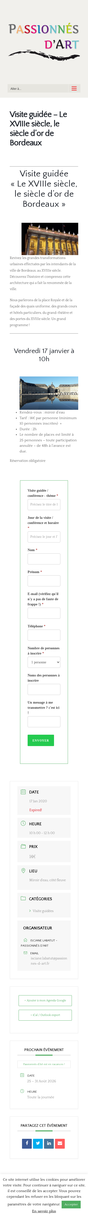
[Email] (60, 1144)
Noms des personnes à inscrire (44, 678)
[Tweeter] (38, 1144)
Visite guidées (43, 911)
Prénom (35, 572)
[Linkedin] (49, 1144)
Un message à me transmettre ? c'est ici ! (43, 708)
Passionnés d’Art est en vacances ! (44, 1064)
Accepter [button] (71, 1204)
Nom (32, 550)
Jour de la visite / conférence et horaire (43, 523)
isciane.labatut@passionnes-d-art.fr (49, 961)
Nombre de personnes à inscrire (43, 650)
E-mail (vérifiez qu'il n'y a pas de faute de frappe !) (43, 599)
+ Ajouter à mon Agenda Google (45, 1000)
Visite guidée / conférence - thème (43, 493)
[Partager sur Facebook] (27, 1144)
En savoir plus (44, 1211)
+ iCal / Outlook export (45, 1015)
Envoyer (41, 740)
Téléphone (36, 626)
